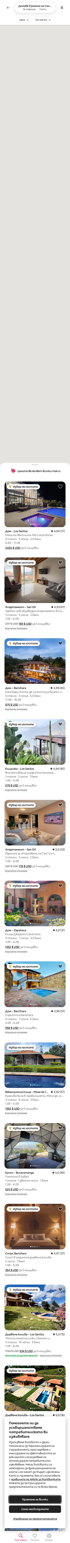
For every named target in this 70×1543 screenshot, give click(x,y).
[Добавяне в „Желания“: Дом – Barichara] (60, 643)
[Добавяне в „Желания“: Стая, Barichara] (60, 1209)
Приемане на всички (35, 1499)
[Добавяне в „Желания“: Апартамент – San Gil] (60, 562)
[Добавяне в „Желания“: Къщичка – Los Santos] (60, 724)
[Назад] (8, 7)
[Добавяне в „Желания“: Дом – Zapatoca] (60, 885)
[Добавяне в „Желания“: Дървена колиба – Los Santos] (60, 1289)
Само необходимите (35, 1509)
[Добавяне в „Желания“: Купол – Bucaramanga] (60, 1128)
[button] (12, 548)
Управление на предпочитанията (35, 1518)
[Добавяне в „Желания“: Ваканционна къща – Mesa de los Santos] (60, 1047)
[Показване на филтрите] (62, 7)
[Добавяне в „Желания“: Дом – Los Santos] (60, 486)
